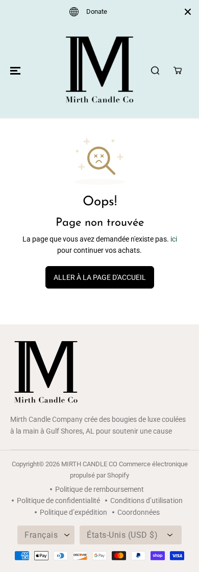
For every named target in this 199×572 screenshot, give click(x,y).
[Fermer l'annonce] (188, 12)
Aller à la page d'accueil (100, 277)
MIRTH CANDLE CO (89, 464)
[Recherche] (155, 70)
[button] (13, 70)
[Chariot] (177, 70)
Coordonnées (138, 512)
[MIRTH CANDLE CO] (99, 70)
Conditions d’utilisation (146, 500)
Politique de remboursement (99, 489)
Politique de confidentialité (58, 500)
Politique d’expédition (73, 512)
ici (173, 239)
